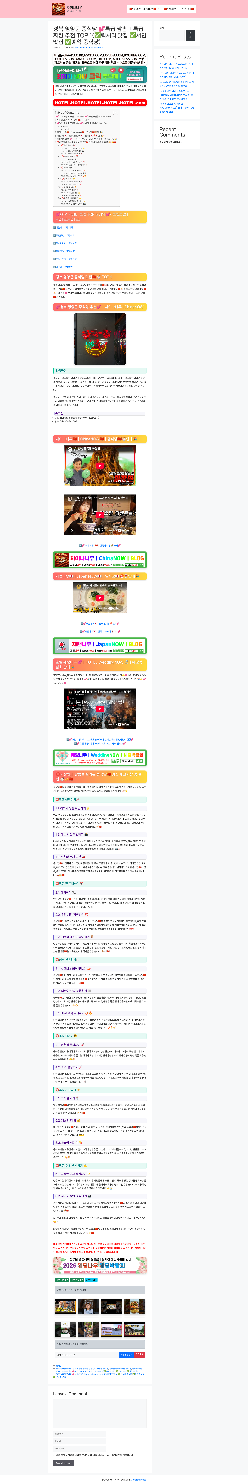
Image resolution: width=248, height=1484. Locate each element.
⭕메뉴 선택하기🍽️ (68, 168)
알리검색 (139, 1354)
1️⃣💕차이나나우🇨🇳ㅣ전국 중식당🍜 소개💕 (100, 545)
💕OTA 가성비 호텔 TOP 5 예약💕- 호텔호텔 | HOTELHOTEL (84, 117)
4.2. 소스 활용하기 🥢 (73, 184)
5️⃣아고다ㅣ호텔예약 (62, 267)
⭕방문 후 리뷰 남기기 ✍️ (71, 198)
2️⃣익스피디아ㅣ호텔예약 (65, 243)
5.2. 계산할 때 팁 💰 (73, 193)
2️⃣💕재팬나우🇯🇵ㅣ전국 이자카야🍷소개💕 (99, 631)
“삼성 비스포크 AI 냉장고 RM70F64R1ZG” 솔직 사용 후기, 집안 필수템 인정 (177, 108)
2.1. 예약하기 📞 (71, 159)
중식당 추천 (137, 1369)
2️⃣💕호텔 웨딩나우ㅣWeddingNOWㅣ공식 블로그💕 (100, 743)
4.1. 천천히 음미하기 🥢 (73, 182)
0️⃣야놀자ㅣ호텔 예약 (63, 227)
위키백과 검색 (91, 1280)
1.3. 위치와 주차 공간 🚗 (73, 154)
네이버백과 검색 (62, 1280)
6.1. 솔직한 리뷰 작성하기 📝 (75, 201)
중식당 (59, 1366)
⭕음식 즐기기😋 (68, 179)
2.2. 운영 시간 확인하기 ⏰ (75, 162)
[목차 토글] (114, 113)
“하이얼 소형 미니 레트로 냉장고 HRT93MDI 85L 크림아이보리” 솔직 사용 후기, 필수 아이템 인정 (176, 95)
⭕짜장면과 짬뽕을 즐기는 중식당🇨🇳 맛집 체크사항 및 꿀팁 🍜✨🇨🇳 (86, 142)
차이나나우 (74, 7)
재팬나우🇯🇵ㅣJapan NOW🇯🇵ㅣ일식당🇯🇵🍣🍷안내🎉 (80, 136)
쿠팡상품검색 (126, 1355)
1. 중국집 (64, 126)
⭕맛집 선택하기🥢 (68, 145)
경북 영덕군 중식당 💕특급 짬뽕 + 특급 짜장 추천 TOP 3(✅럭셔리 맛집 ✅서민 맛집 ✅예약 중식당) (97, 1371)
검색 (162, 28)
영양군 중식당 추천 (117, 1369)
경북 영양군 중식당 (64, 1369)
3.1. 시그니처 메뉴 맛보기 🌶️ (75, 170)
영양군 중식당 (102, 1369)
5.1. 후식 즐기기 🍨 (72, 190)
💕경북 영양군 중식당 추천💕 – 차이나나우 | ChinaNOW (82, 123)
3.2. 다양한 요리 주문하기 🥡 (76, 173)
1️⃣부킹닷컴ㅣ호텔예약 (64, 235)
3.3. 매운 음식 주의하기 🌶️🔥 (76, 176)
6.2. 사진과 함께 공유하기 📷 (76, 204)
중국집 (67, 129)
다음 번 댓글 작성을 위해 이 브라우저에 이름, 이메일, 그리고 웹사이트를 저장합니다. (95, 1455)
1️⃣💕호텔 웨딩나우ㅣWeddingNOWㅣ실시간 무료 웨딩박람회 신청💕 (100, 739)
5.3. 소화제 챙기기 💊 (73, 195)
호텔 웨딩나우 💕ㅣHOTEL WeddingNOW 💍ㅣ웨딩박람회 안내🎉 (87, 139)
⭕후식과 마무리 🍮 (69, 187)
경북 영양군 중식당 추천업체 (84, 1369)
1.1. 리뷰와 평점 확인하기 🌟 (74, 148)
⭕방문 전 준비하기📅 (69, 156)
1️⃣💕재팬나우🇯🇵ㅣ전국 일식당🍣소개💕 (99, 624)
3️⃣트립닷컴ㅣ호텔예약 (64, 251)
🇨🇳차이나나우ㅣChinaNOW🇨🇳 (142, 9)
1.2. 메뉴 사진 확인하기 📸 (74, 151)
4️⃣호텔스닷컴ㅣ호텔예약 (65, 259)
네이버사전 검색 (77, 1280)
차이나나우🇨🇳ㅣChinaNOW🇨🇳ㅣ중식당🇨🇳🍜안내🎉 (80, 132)
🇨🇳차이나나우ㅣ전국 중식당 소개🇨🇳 (179, 9)
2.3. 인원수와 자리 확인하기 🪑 (77, 165)
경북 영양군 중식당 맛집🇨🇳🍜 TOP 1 (73, 120)
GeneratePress (138, 1480)
